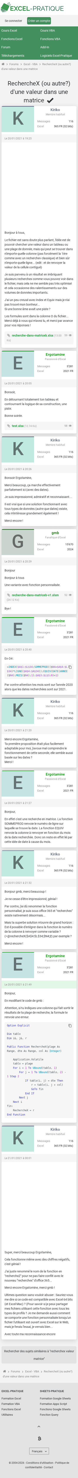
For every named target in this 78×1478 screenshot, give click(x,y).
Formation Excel (11, 1398)
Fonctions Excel (11, 39)
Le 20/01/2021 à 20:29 (18, 561)
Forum (5, 47)
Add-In (44, 47)
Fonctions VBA (50, 39)
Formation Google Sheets (55, 1398)
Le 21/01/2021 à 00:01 (18, 1158)
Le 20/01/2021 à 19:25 (18, 138)
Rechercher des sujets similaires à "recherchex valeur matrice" (39, 1354)
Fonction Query (49, 1414)
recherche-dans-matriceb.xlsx (32, 335)
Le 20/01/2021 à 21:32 (18, 882)
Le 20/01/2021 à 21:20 (18, 730)
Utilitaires (7, 1414)
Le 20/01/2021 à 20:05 (18, 383)
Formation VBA (11, 1404)
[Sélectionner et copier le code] (70, 667)
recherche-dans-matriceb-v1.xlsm (35, 595)
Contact (48, 1467)
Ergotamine (55, 354)
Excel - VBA (30, 64)
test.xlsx (18, 426)
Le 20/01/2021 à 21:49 (18, 984)
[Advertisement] (39, 184)
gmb (55, 533)
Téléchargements (12, 55)
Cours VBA (47, 30)
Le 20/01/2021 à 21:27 (18, 803)
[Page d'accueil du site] (3, 64)
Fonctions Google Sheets (55, 1409)
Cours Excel (9, 30)
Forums (14, 64)
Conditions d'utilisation (39, 1462)
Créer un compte (39, 21)
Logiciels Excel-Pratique (56, 55)
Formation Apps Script (53, 1404)
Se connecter (13, 21)
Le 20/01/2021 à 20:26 (18, 469)
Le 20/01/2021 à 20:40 (18, 649)
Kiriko (55, 110)
